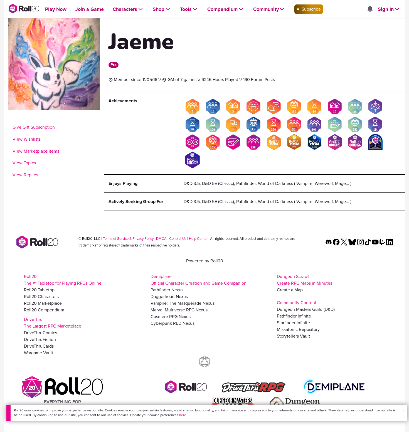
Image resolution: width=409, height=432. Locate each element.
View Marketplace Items (36, 151)
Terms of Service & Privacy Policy (128, 238)
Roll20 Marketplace (43, 303)
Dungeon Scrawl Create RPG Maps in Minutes (304, 279)
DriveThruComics (40, 333)
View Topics (24, 163)
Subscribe (310, 9)
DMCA (161, 238)
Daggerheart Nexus (169, 296)
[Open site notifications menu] (370, 9)
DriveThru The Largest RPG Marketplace (52, 322)
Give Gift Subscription (34, 127)
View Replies (25, 175)
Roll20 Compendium (44, 310)
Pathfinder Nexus (167, 290)
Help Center (198, 238)
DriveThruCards (39, 346)
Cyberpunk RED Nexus (172, 323)
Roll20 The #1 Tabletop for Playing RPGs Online (63, 279)
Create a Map (290, 290)
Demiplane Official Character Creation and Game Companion (199, 279)
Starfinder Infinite (293, 322)
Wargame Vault (38, 353)
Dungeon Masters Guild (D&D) (306, 309)
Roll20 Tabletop (39, 290)
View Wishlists (27, 139)
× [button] (403, 410)
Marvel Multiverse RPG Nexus (179, 310)
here (182, 415)
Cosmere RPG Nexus (171, 316)
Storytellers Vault (293, 336)
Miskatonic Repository (298, 329)
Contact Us (177, 238)
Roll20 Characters (41, 296)
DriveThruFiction (40, 339)
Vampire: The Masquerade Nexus (183, 303)
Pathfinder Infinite (294, 316)
